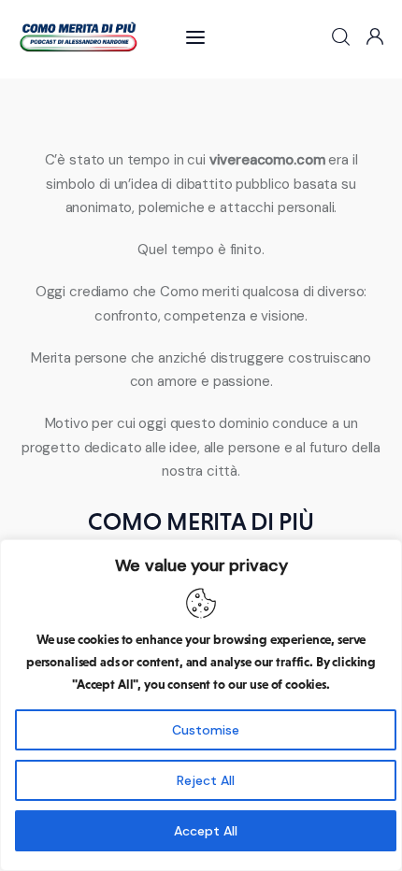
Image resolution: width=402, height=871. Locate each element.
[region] (201, 705)
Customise (205, 729)
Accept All (205, 830)
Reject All (206, 780)
